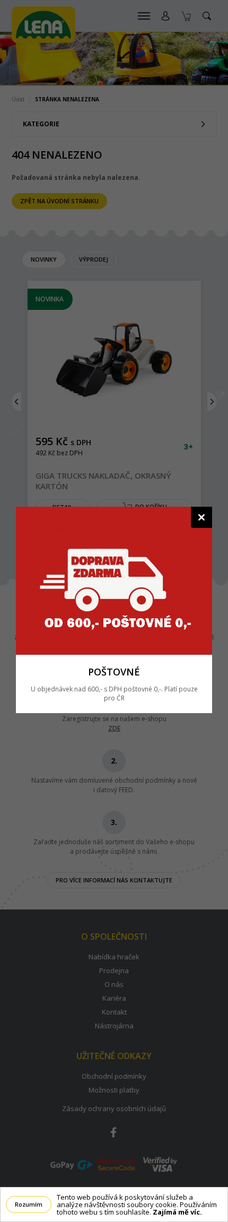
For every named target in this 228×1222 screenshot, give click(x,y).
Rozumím (28, 1204)
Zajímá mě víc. (177, 1212)
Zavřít (201, 517)
